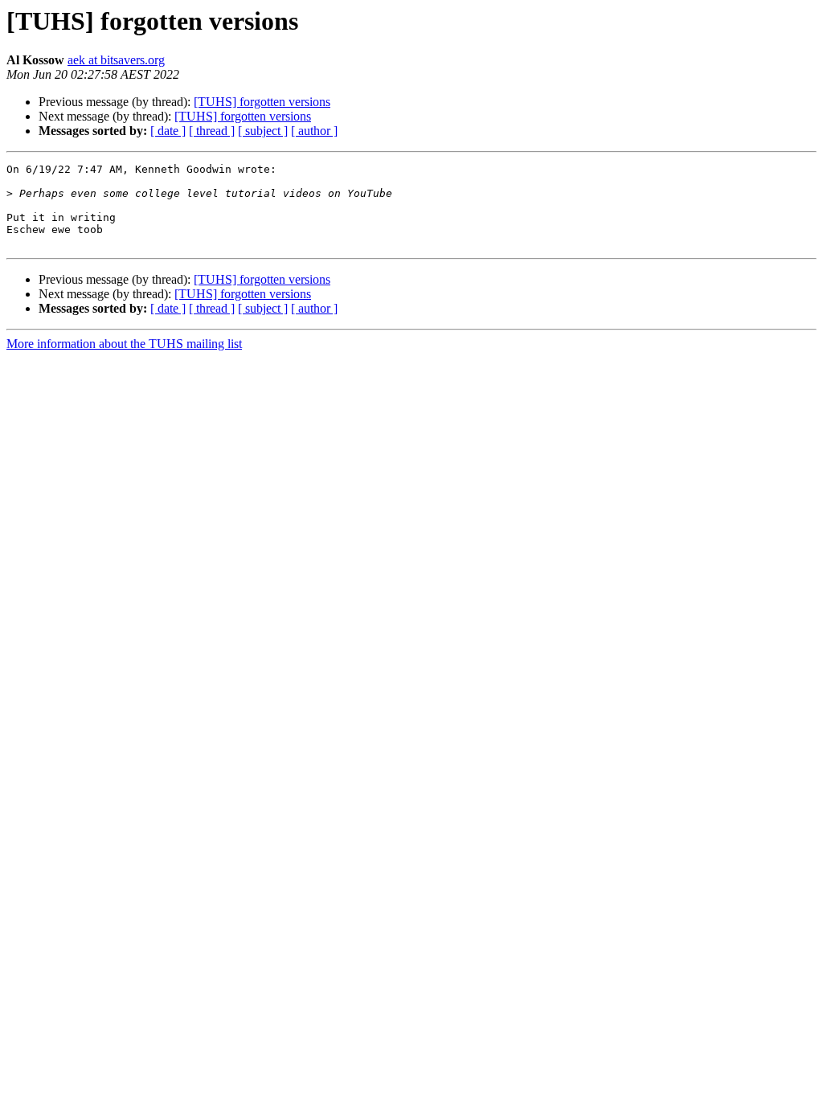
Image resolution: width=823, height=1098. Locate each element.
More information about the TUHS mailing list (124, 343)
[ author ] (314, 130)
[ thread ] (212, 130)
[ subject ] (263, 130)
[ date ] (168, 130)
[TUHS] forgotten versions (262, 102)
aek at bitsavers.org (116, 60)
